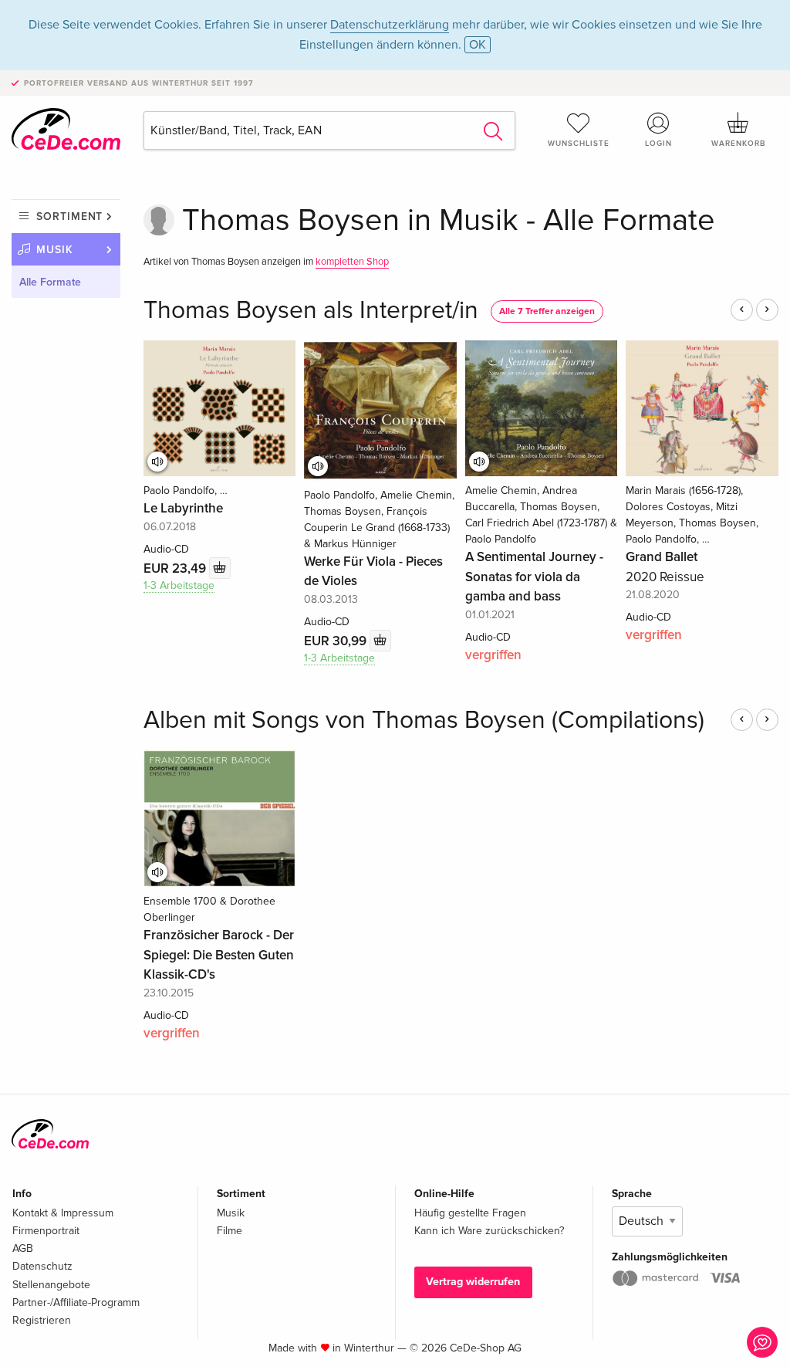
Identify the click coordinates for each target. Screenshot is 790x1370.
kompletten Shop (352, 261)
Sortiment (69, 216)
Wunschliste (578, 143)
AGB (22, 1248)
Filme (229, 1230)
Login (658, 143)
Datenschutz (42, 1266)
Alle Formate (50, 282)
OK (477, 44)
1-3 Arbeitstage (178, 585)
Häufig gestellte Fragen (470, 1212)
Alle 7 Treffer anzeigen (547, 311)
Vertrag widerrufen (473, 1281)
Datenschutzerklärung (389, 24)
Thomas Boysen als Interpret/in (310, 311)
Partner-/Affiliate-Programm (76, 1302)
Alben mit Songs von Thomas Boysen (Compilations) (423, 720)
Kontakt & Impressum (62, 1212)
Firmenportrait (45, 1230)
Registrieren (41, 1320)
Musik (54, 249)
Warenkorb (738, 143)
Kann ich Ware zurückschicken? (489, 1230)
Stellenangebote (51, 1284)
